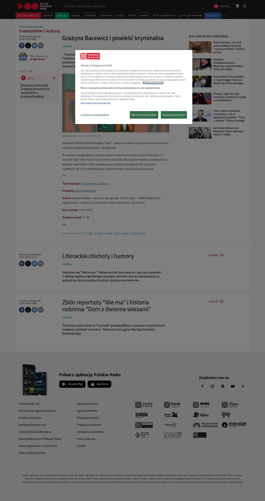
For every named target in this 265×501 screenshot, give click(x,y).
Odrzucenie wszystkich (144, 114)
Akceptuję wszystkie (174, 114)
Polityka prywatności (153, 82)
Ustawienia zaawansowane (95, 114)
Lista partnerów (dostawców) (95, 103)
